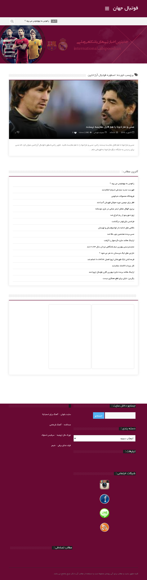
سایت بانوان (66, 414)
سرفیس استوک (48, 435)
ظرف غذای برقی (64, 445)
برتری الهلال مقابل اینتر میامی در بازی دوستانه (115, 209)
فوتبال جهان (125, 8)
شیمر (53, 445)
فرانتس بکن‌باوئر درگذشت (123, 221)
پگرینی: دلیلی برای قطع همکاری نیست (118, 278)
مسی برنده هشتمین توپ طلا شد (120, 234)
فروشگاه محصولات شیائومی (122, 196)
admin (112, 133)
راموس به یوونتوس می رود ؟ (122, 183)
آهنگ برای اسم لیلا (50, 414)
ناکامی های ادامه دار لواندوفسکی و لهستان (116, 228)
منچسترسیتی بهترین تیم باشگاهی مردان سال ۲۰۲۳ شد (110, 247)
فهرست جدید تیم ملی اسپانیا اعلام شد (118, 190)
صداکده (67, 425)
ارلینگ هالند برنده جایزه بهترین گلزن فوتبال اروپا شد (111, 272)
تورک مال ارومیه (64, 435)
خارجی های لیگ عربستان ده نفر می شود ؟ (116, 253)
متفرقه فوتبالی (99, 133)
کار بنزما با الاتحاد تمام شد (123, 266)
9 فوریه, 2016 (126, 133)
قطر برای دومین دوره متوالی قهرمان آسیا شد (115, 202)
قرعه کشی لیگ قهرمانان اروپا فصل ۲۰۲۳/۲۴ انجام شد (110, 259)
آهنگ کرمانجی (55, 425)
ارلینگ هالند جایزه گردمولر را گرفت (119, 240)
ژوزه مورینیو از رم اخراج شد (122, 215)
